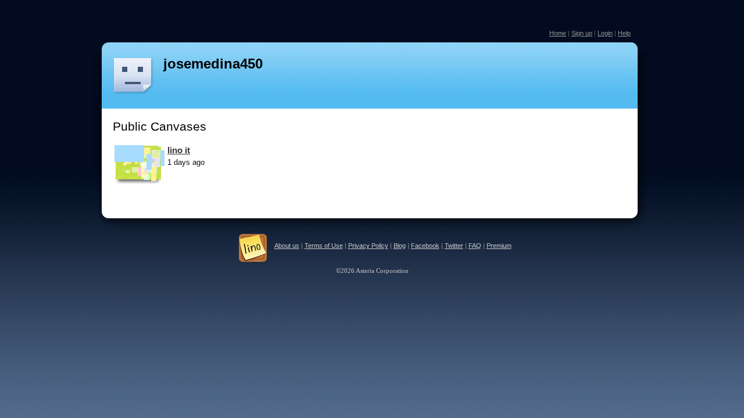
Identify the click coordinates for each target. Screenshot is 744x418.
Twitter (454, 245)
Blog (400, 245)
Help (624, 33)
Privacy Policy (368, 245)
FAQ (474, 245)
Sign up (581, 33)
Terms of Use (324, 245)
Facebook (425, 245)
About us (286, 245)
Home (557, 33)
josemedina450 (213, 63)
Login (605, 33)
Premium (499, 245)
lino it (178, 150)
